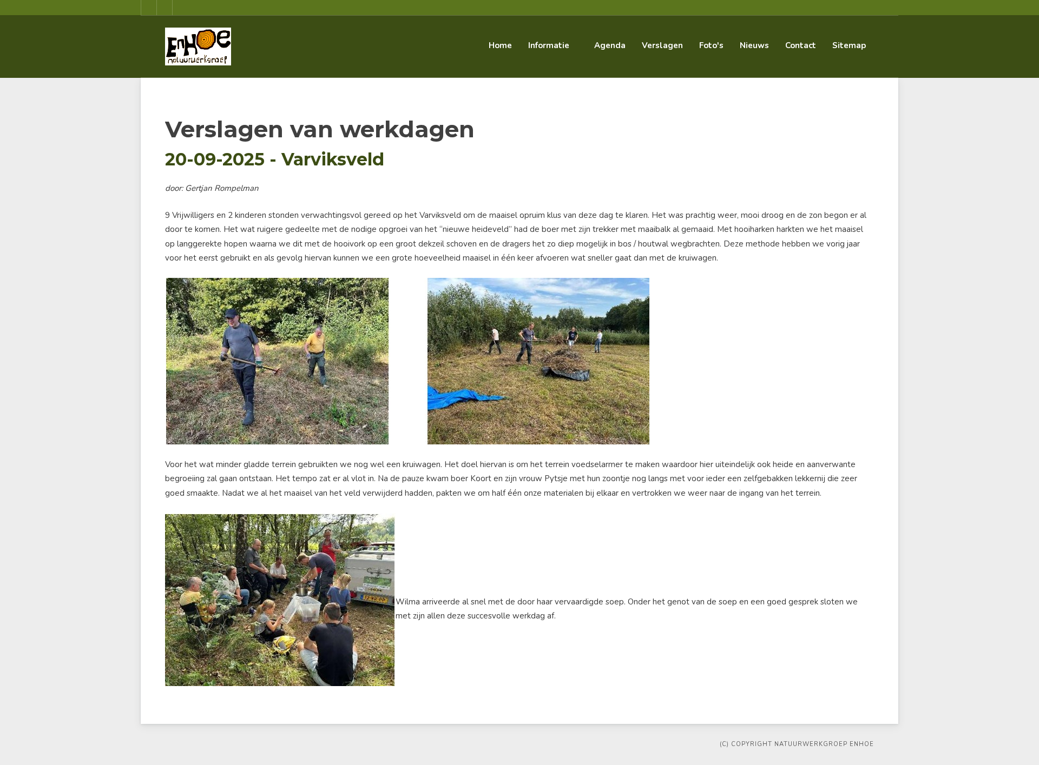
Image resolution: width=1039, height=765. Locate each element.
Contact (800, 45)
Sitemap (849, 45)
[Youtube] (164, 7)
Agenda (610, 45)
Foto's (711, 45)
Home (500, 45)
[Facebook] (148, 7)
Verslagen (662, 45)
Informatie (548, 45)
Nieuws (754, 45)
